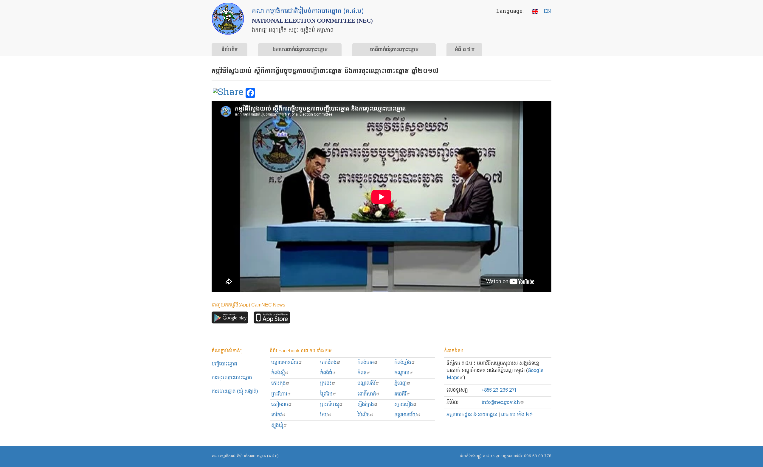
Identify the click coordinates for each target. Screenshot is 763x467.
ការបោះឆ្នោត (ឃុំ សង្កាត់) (235, 391)
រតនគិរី (400, 394)
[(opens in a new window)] (228, 93)
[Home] (228, 18)
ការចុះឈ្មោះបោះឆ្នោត (232, 378)
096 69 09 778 (537, 456)
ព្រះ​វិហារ (279, 394)
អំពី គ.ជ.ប (464, 50)
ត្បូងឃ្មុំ (277, 425)
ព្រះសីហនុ (329, 404)
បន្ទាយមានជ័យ (284, 362)
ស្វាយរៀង (403, 404)
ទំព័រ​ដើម (229, 50)
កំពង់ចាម (365, 362)
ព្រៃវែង (326, 394)
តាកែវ (276, 415)
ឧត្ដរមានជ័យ (405, 415)
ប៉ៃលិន (363, 415)
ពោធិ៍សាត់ (366, 394)
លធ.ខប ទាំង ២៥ (517, 414)
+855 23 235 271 (498, 390)
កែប (324, 415)
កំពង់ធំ (326, 373)
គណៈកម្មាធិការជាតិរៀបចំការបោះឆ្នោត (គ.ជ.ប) (245, 456)
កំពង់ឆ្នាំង (402, 362)
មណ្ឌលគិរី (366, 383)
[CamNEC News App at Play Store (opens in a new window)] (230, 319)
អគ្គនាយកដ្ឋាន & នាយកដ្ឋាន (471, 414)
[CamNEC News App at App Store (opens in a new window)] (272, 319)
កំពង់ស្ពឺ (278, 373)
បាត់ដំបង (328, 362)
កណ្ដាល (401, 373)
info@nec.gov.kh (500, 402)
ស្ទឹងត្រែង (365, 404)
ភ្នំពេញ (400, 383)
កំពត (361, 373)
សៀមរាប (279, 404)
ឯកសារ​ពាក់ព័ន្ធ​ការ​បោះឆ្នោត (300, 50)
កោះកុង (278, 383)
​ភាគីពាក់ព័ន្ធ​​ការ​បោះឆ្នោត (394, 50)
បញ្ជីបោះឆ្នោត (224, 364)
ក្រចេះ (325, 383)
